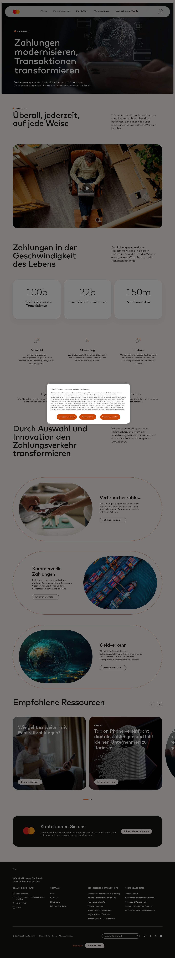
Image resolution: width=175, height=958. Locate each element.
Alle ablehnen (87, 417)
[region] (88, 403)
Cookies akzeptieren (67, 417)
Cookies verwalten (110, 417)
